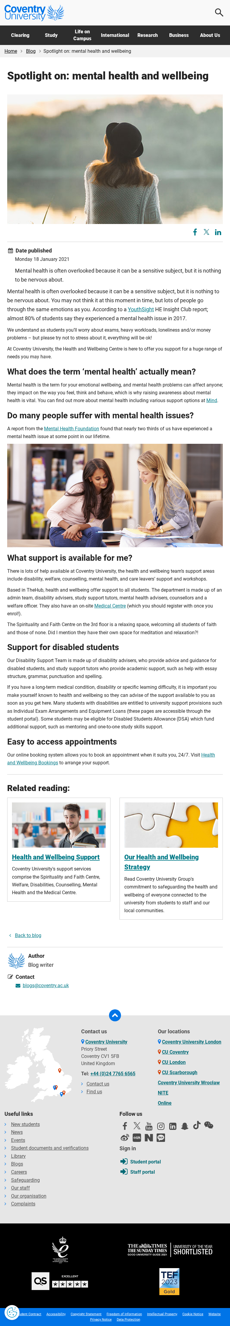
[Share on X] (206, 232)
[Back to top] (115, 1015)
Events (18, 1140)
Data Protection (128, 1320)
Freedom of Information (124, 1314)
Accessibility (56, 1314)
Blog (31, 51)
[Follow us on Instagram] (160, 1127)
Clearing (20, 35)
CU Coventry (175, 1052)
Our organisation (28, 1196)
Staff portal (142, 1172)
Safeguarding (25, 1180)
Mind (211, 400)
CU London (174, 1062)
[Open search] (220, 13)
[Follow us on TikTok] (196, 1125)
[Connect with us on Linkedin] (172, 1127)
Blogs (17, 1164)
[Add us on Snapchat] (184, 1127)
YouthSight (141, 309)
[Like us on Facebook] (124, 1127)
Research (147, 35)
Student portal (145, 1162)
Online (165, 1103)
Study (51, 35)
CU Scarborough (179, 1072)
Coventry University (106, 1042)
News (17, 1132)
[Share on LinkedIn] (218, 233)
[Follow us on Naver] (148, 1137)
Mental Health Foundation (71, 429)
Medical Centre (110, 606)
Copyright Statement (86, 1314)
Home (10, 51)
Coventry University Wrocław (189, 1083)
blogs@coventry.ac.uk (46, 985)
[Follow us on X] (136, 1125)
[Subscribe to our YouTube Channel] (148, 1127)
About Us (210, 35)
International (115, 35)
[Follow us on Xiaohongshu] (136, 1137)
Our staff (20, 1188)
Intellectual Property (162, 1314)
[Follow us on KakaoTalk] (160, 1137)
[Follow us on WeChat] (208, 1125)
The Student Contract (25, 1314)
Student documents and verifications (50, 1148)
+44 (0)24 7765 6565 (112, 1074)
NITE (163, 1093)
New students (25, 1124)
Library (18, 1156)
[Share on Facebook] (195, 233)
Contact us (98, 1084)
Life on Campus (82, 35)
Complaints (23, 1204)
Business (179, 35)
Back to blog (28, 935)
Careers (19, 1172)
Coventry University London (191, 1042)
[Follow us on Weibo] (124, 1137)
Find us (94, 1092)
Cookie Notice (192, 1314)
